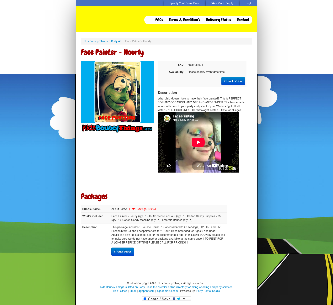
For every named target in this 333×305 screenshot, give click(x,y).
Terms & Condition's (184, 20)
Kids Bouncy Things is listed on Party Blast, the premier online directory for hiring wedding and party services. (166, 287)
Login (249, 3)
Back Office (120, 291)
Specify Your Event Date (184, 3)
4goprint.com (147, 291)
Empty (229, 3)
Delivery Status (218, 20)
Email (133, 291)
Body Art (116, 41)
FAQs (159, 20)
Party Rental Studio (208, 291)
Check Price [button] (233, 81)
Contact (243, 20)
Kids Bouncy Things (96, 41)
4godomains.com (167, 291)
